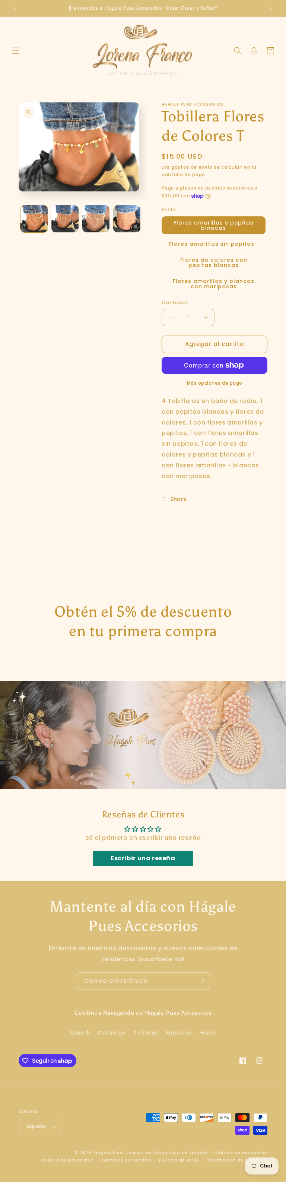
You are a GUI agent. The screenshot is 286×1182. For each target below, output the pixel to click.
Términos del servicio (126, 1160)
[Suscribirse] (201, 981)
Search (80, 1032)
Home (207, 1032)
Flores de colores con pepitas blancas (213, 262)
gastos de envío (192, 167)
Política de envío (179, 1160)
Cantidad (174, 302)
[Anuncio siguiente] (271, 8)
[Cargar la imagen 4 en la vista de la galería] (126, 218)
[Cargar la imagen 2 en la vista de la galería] (65, 218)
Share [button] (178, 499)
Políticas (146, 1032)
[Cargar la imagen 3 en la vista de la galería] (95, 218)
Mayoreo (179, 1032)
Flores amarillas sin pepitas (211, 244)
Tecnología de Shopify (180, 1153)
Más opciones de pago (214, 383)
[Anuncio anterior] (15, 8)
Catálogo (112, 1032)
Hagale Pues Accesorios (123, 1153)
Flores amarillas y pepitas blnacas (214, 225)
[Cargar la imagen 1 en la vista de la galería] (34, 218)
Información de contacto (237, 1160)
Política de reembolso (240, 1153)
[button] (15, 50)
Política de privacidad (67, 1160)
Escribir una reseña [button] (143, 858)
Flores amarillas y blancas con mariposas (213, 283)
